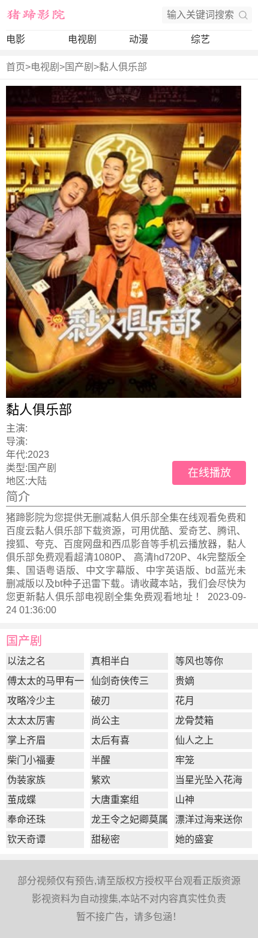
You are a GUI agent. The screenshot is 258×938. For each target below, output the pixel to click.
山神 (184, 800)
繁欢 (100, 780)
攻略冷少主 (31, 701)
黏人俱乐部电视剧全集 (84, 597)
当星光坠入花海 (208, 780)
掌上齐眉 (26, 740)
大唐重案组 (115, 800)
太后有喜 (110, 740)
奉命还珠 (26, 819)
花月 (184, 701)
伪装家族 (26, 780)
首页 (15, 67)
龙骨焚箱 (194, 720)
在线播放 (209, 473)
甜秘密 (105, 839)
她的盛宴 (194, 839)
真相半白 (110, 661)
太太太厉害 (31, 720)
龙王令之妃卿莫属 (129, 819)
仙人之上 (194, 740)
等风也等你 (199, 661)
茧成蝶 (21, 800)
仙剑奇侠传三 (120, 681)
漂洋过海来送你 (208, 819)
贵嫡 (184, 681)
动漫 (138, 39)
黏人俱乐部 (123, 67)
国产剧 (79, 67)
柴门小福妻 (31, 760)
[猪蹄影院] (36, 15)
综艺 (200, 39)
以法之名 (26, 661)
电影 (15, 39)
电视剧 (82, 39)
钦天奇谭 (26, 839)
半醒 (100, 760)
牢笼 (184, 760)
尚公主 (105, 720)
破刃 (100, 701)
